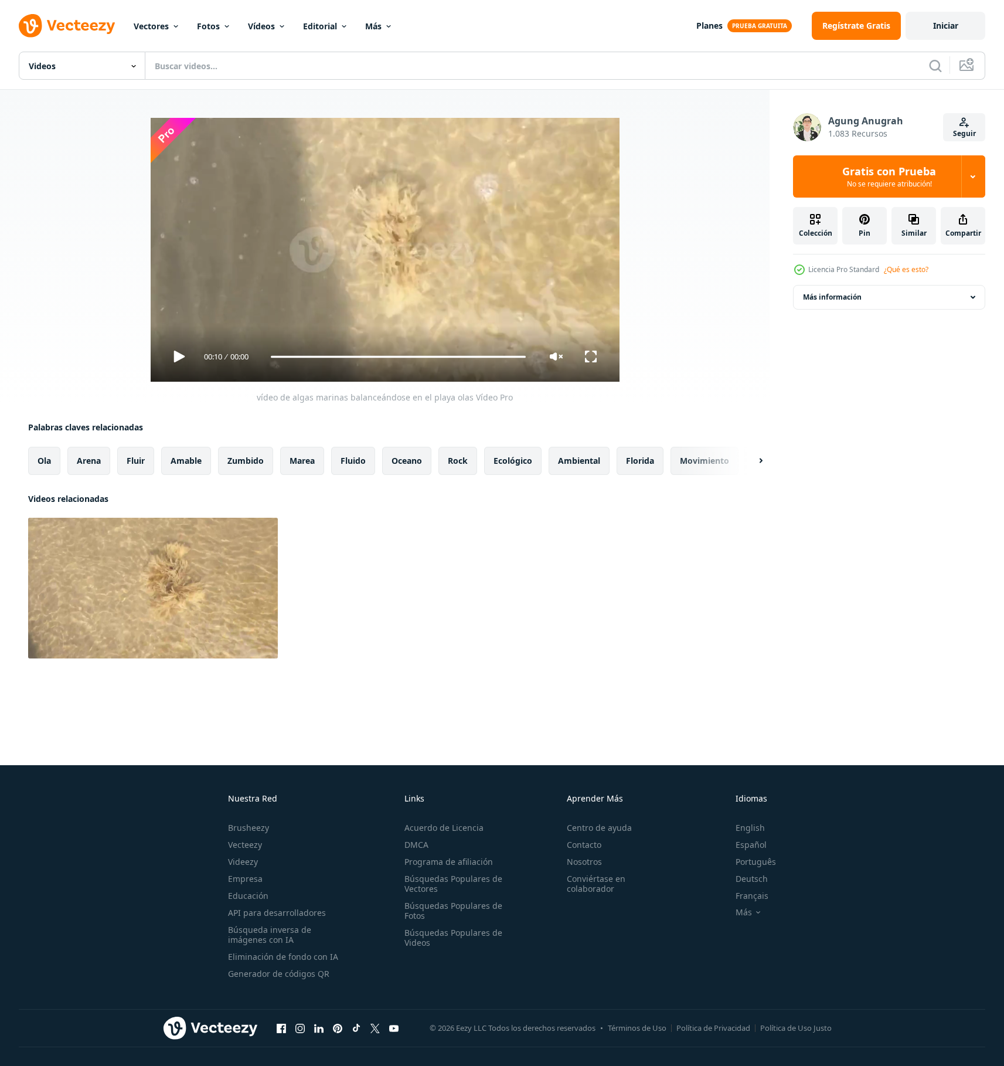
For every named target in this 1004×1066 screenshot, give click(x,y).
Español (751, 844)
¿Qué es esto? (906, 269)
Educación (248, 895)
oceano (407, 460)
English (750, 827)
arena (89, 460)
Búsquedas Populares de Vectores (453, 883)
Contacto (584, 844)
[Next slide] (751, 461)
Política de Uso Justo (796, 1028)
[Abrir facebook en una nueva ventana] (281, 1028)
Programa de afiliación (448, 861)
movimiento (704, 460)
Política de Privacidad (713, 1028)
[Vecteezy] (67, 26)
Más (373, 26)
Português (756, 861)
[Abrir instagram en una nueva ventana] (300, 1028)
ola (44, 460)
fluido (353, 460)
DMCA (416, 844)
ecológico (513, 460)
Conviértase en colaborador (596, 883)
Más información (832, 297)
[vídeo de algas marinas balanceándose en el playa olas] (153, 588)
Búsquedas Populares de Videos (453, 937)
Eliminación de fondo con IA (283, 956)
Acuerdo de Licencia (444, 827)
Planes (709, 25)
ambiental (579, 460)
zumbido (245, 460)
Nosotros (584, 861)
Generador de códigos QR (278, 973)
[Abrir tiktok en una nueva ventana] (356, 1028)
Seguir (964, 133)
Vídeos (261, 26)
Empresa (245, 878)
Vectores (151, 26)
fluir (136, 460)
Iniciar (945, 25)
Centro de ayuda (599, 827)
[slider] (398, 357)
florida (640, 460)
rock (458, 460)
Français (752, 895)
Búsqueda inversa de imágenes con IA (269, 934)
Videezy (243, 861)
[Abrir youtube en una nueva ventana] (394, 1028)
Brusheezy (248, 827)
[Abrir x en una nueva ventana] (375, 1028)
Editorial (320, 26)
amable (186, 460)
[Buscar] (935, 66)
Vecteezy (245, 844)
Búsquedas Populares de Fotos (453, 910)
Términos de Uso (637, 1028)
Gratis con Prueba (889, 176)
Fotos (208, 26)
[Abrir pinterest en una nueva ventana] (337, 1028)
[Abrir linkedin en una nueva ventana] (319, 1028)
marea (302, 460)
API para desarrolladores (277, 912)
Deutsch (752, 878)
